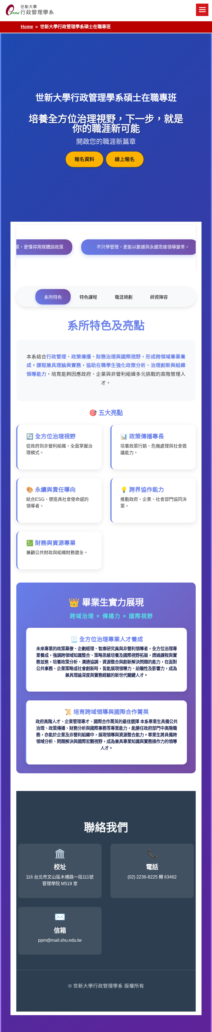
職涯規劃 (123, 297)
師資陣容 (159, 297)
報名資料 (84, 159)
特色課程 (88, 297)
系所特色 (53, 297)
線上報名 (125, 159)
